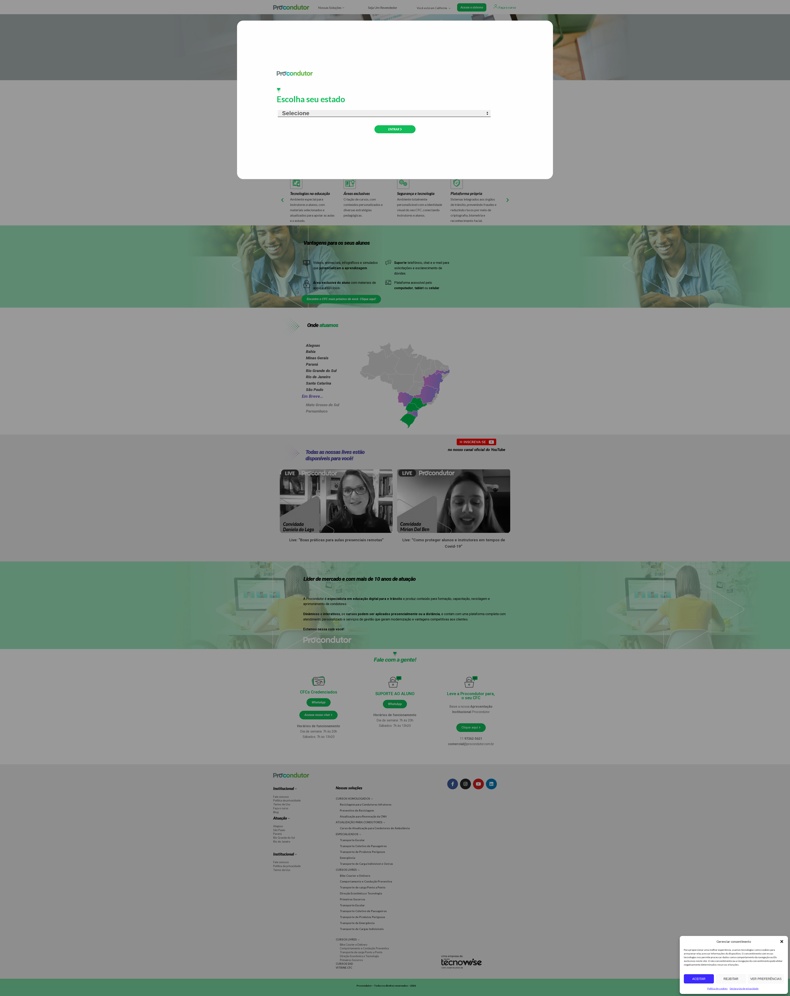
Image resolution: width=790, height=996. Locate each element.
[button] (782, 941)
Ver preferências (766, 979)
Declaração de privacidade (744, 988)
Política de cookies (717, 988)
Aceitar (698, 979)
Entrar (394, 129)
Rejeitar (731, 979)
